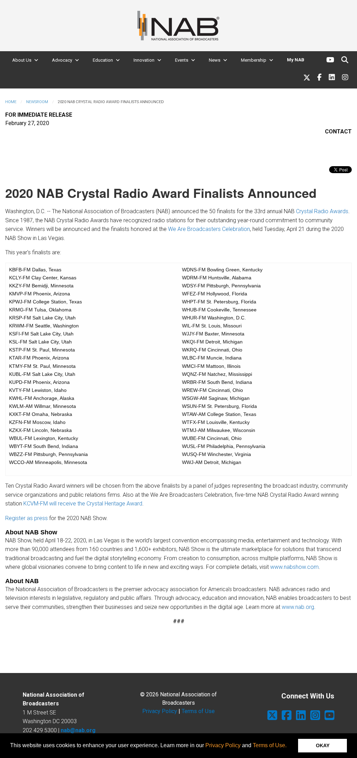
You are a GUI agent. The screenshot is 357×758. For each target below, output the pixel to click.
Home (10, 102)
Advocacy (62, 60)
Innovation (144, 60)
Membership (253, 60)
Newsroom (37, 102)
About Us (21, 60)
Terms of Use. (270, 745)
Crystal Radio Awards (322, 211)
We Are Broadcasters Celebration (209, 229)
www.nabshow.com (294, 567)
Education (103, 60)
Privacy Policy (223, 745)
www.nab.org (298, 607)
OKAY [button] (322, 745)
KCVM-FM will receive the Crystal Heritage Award (82, 503)
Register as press (26, 518)
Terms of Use (198, 711)
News (214, 60)
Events (181, 60)
